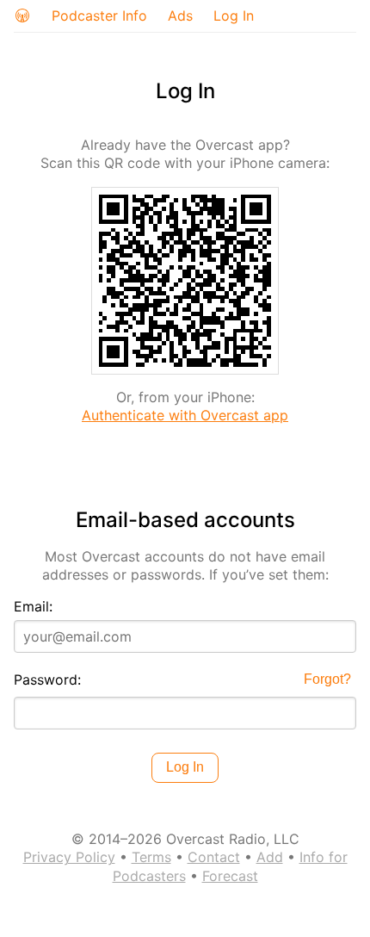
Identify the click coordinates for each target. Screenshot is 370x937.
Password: (47, 679)
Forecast (230, 875)
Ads (180, 15)
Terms (151, 857)
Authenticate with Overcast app (185, 415)
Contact (214, 857)
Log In (233, 15)
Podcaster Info (99, 15)
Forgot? (327, 679)
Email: (33, 606)
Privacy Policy (69, 857)
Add (269, 857)
